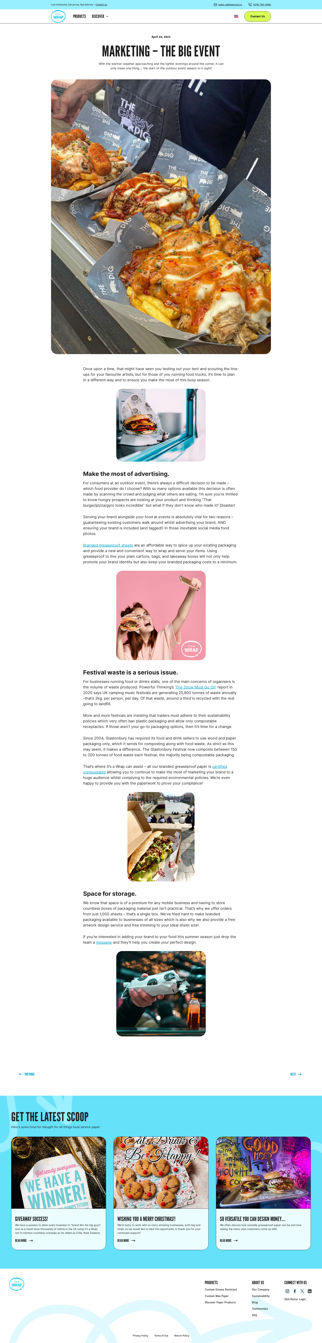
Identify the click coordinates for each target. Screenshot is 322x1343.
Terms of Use (161, 1335)
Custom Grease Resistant (221, 1289)
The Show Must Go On (196, 687)
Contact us (101, 4)
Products (79, 16)
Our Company (260, 1289)
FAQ (254, 1315)
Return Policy (181, 1335)
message (104, 942)
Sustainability (260, 1296)
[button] (100, 16)
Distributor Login (295, 1299)
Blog (255, 1302)
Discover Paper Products (220, 1302)
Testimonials (260, 1308)
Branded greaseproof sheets (108, 545)
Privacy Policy (140, 1335)
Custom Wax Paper (217, 1296)
